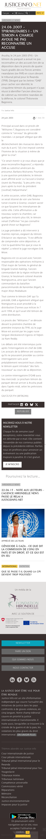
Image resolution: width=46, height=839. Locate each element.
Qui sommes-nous (23, 659)
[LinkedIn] (12, 679)
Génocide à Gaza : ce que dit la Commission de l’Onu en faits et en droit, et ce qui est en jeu (23, 550)
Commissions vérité (12, 786)
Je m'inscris (12, 464)
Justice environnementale (16, 801)
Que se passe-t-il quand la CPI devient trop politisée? (21, 573)
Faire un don (23, 651)
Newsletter (23, 643)
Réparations (8, 790)
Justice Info (9, 111)
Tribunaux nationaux (13, 779)
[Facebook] (19, 679)
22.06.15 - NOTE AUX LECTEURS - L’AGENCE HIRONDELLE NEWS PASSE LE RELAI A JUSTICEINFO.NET (23, 494)
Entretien (24, 566)
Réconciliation (9, 797)
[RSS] (33, 679)
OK (28, 832)
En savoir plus (23, 836)
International (9, 566)
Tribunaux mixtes (11, 775)
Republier (23, 411)
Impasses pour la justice (14, 805)
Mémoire (6, 794)
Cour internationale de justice (18, 754)
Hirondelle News (11, 20)
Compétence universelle (15, 783)
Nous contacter (23, 668)
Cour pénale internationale (16, 757)
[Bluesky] (26, 679)
